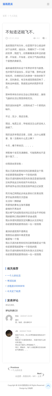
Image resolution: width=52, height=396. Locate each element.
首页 (5, 16)
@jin (17, 320)
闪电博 (30, 388)
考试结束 (11, 280)
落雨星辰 (25, 385)
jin (16, 331)
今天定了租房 (14, 291)
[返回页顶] (48, 386)
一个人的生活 (14, 275)
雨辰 (17, 316)
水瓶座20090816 (16, 286)
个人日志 (13, 16)
